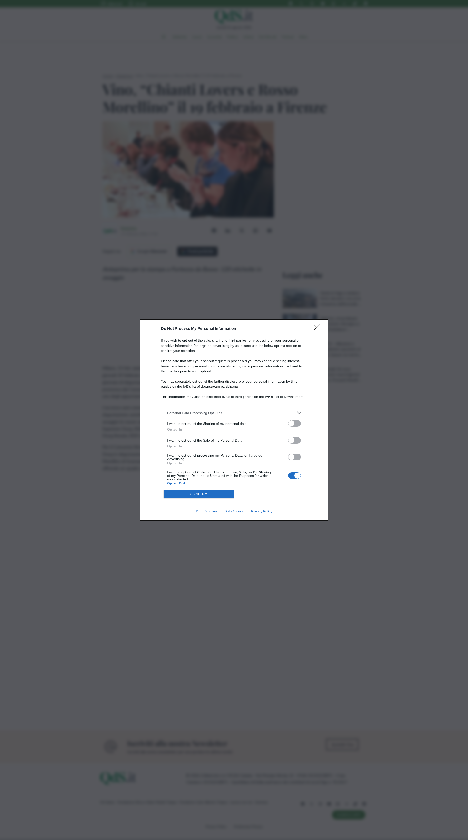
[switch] (294, 423)
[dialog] (234, 420)
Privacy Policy (261, 511)
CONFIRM (199, 494)
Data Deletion (206, 511)
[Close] (318, 329)
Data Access (234, 511)
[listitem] (234, 412)
